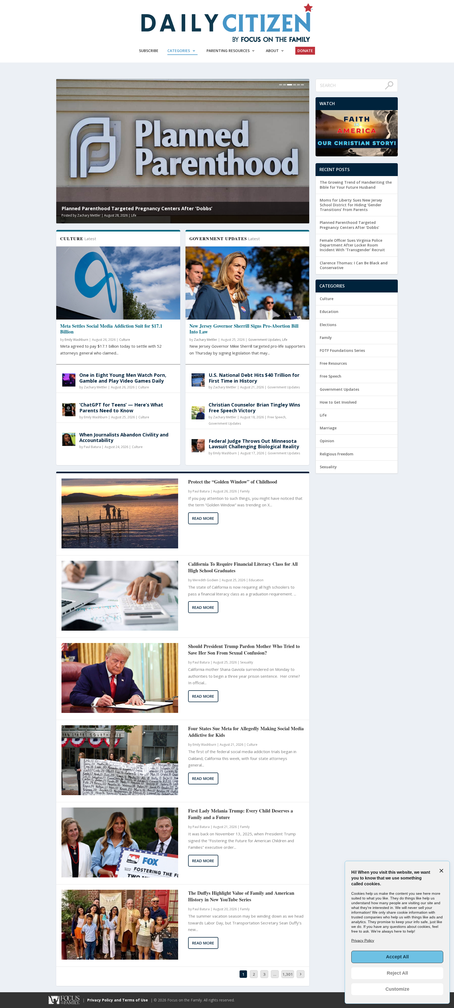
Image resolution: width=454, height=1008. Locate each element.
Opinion (327, 440)
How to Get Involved (338, 402)
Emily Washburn (76, 339)
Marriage (328, 427)
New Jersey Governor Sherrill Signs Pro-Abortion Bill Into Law (243, 328)
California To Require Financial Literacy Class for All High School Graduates (243, 567)
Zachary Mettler (95, 387)
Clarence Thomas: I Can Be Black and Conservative (354, 265)
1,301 (287, 974)
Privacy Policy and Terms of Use (117, 999)
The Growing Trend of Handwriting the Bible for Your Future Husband (356, 184)
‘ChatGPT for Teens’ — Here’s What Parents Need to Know (121, 408)
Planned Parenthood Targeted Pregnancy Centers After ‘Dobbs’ (349, 225)
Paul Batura (92, 447)
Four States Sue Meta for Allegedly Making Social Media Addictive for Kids (246, 731)
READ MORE (203, 518)
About (272, 50)
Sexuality (139, 215)
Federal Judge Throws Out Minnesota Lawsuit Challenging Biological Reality (254, 444)
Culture (124, 339)
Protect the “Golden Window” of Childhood (232, 482)
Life (284, 339)
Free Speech (276, 417)
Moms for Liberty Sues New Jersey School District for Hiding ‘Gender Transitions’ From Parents (351, 205)
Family (245, 491)
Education (256, 580)
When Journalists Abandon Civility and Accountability (123, 437)
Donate (305, 50)
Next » (382, 535)
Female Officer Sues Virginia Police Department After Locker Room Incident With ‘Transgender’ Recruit (174, 205)
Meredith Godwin (90, 215)
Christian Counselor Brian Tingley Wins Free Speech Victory (254, 408)
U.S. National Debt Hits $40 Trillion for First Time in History (254, 378)
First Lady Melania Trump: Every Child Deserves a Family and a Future (240, 814)
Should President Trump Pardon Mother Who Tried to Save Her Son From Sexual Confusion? (244, 649)
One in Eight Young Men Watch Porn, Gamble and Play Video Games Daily (122, 378)
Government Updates (264, 339)
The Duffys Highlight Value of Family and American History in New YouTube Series (241, 896)
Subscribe (148, 50)
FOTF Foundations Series (342, 350)
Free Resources (333, 363)
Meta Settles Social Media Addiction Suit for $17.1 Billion (111, 328)
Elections (328, 324)
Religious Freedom (336, 453)
